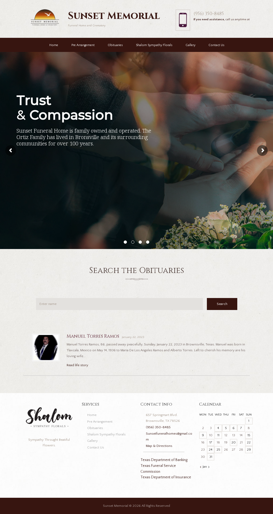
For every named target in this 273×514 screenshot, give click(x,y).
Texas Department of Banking (163, 460)
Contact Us (216, 45)
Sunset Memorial (115, 506)
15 (248, 435)
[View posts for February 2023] (209, 467)
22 (249, 442)
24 (210, 449)
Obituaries (115, 45)
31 (210, 457)
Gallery (190, 45)
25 (218, 449)
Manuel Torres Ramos (93, 336)
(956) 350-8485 (209, 14)
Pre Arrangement (83, 45)
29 (249, 449)
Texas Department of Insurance (165, 477)
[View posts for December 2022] (200, 467)
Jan (205, 466)
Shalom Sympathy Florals (154, 45)
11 (218, 435)
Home (53, 45)
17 (210, 442)
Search (222, 304)
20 (233, 442)
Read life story (77, 365)
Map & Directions (159, 446)
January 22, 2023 (133, 337)
